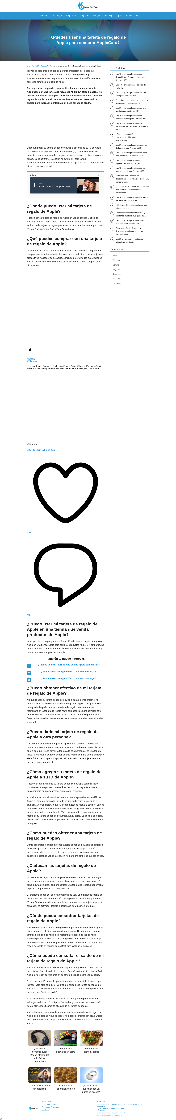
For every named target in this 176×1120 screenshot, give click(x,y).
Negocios (84, 16)
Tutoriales (42, 16)
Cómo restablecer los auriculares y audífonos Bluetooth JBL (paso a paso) (132, 214)
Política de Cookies (49, 1104)
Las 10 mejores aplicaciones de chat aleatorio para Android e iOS (131, 109)
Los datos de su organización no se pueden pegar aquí (119, 1104)
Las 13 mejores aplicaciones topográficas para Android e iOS (129, 161)
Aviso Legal (46, 1101)
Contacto (45, 1110)
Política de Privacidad (50, 1107)
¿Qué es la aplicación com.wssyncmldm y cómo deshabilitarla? (127, 137)
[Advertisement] (65, 125)
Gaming (108, 16)
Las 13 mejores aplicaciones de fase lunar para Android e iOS (131, 94)
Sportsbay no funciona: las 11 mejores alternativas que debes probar (132, 101)
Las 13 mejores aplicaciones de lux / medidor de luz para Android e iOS (131, 169)
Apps (119, 16)
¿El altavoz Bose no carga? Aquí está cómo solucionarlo (131, 206)
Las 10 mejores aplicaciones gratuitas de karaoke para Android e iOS (131, 146)
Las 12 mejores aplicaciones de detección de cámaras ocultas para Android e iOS (130, 77)
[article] (65, 443)
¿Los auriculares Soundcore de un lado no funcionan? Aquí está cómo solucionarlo (132, 189)
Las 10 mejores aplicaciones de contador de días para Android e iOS (131, 117)
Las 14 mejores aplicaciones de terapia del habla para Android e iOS (132, 198)
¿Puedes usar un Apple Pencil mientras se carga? (68, 671)
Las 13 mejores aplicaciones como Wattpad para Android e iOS (130, 222)
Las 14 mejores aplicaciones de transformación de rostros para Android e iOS (132, 126)
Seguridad (71, 16)
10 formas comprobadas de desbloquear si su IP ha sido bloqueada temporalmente (132, 179)
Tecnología (57, 16)
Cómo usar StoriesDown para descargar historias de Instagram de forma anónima (131, 231)
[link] (65, 312)
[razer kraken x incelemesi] (88, 1119)
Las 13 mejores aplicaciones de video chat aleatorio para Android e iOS (131, 154)
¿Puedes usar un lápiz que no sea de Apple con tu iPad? (68, 664)
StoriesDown (132, 16)
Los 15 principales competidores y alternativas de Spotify (130, 240)
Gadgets (97, 16)
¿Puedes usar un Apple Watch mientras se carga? (68, 678)
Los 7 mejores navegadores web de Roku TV (131, 86)
